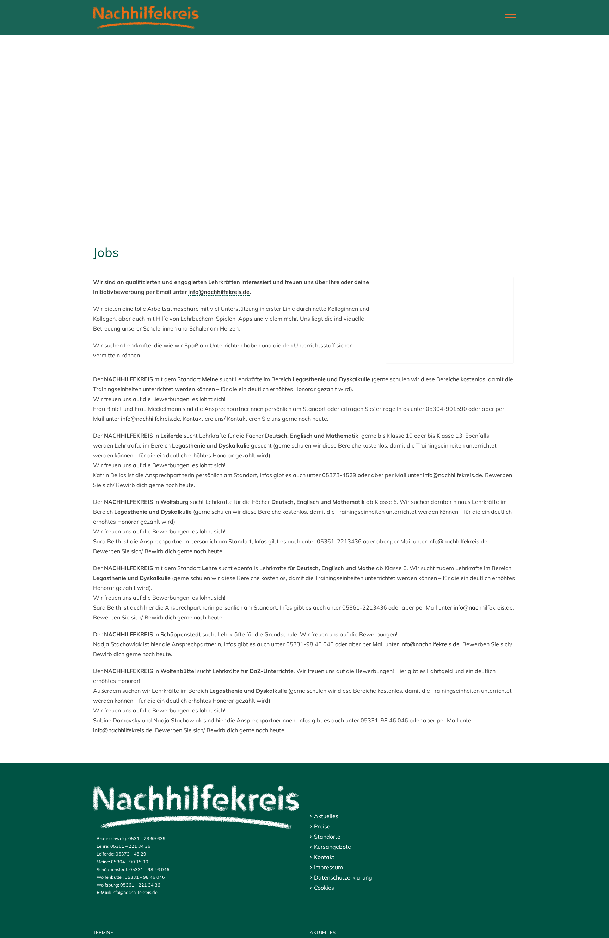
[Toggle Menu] (511, 17)
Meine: (103, 861)
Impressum (328, 867)
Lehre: (103, 846)
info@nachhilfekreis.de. (151, 418)
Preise (322, 826)
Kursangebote (332, 846)
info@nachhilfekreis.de (219, 291)
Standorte (327, 836)
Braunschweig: (112, 838)
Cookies (324, 887)
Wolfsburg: (108, 885)
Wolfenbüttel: (110, 877)
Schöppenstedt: (112, 869)
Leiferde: (106, 854)
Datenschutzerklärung (343, 877)
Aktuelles (326, 816)
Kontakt (324, 856)
